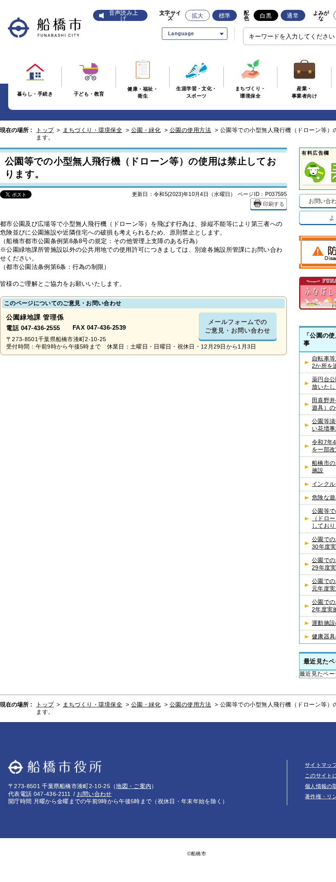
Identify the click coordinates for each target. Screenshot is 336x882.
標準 (225, 15)
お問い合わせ (94, 794)
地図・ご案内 (133, 786)
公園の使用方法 (190, 130)
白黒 (266, 15)
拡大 (198, 15)
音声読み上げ (123, 15)
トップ (45, 130)
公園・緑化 (146, 130)
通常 (293, 15)
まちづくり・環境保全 (92, 130)
